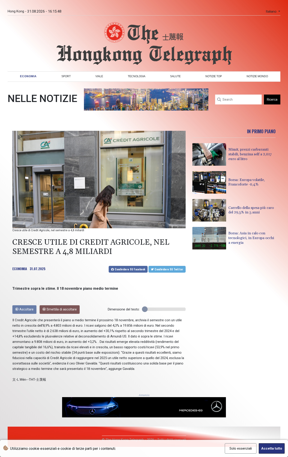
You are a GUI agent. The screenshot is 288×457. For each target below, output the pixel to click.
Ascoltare (26, 309)
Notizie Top (213, 76)
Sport (66, 76)
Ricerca (272, 99)
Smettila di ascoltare (61, 309)
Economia (28, 76)
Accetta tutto (271, 448)
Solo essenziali (241, 448)
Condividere (129, 269)
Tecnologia (136, 76)
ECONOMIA (19, 268)
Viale (99, 76)
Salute (175, 76)
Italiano (271, 12)
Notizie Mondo (257, 76)
